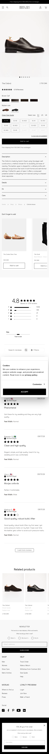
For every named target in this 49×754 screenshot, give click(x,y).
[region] (24, 307)
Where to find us (8, 690)
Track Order (24, 662)
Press (4, 697)
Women (4, 665)
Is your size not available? (39, 136)
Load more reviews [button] (24, 550)
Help (21, 676)
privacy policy (31, 375)
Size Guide (24, 673)
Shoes (20, 204)
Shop (12, 204)
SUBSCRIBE (24, 650)
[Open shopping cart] (46, 7)
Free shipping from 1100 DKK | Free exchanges (24, 2)
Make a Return (25, 665)
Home (4, 204)
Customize (37, 384)
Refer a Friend (25, 697)
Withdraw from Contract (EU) (30, 669)
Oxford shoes (31, 204)
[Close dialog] (44, 725)
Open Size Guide (8, 115)
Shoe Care (5, 669)
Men (3, 662)
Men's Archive (6, 673)
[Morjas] (24, 7)
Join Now (23, 693)
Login (22, 690)
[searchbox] (14, 350)
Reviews (4, 693)
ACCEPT (24, 392)
